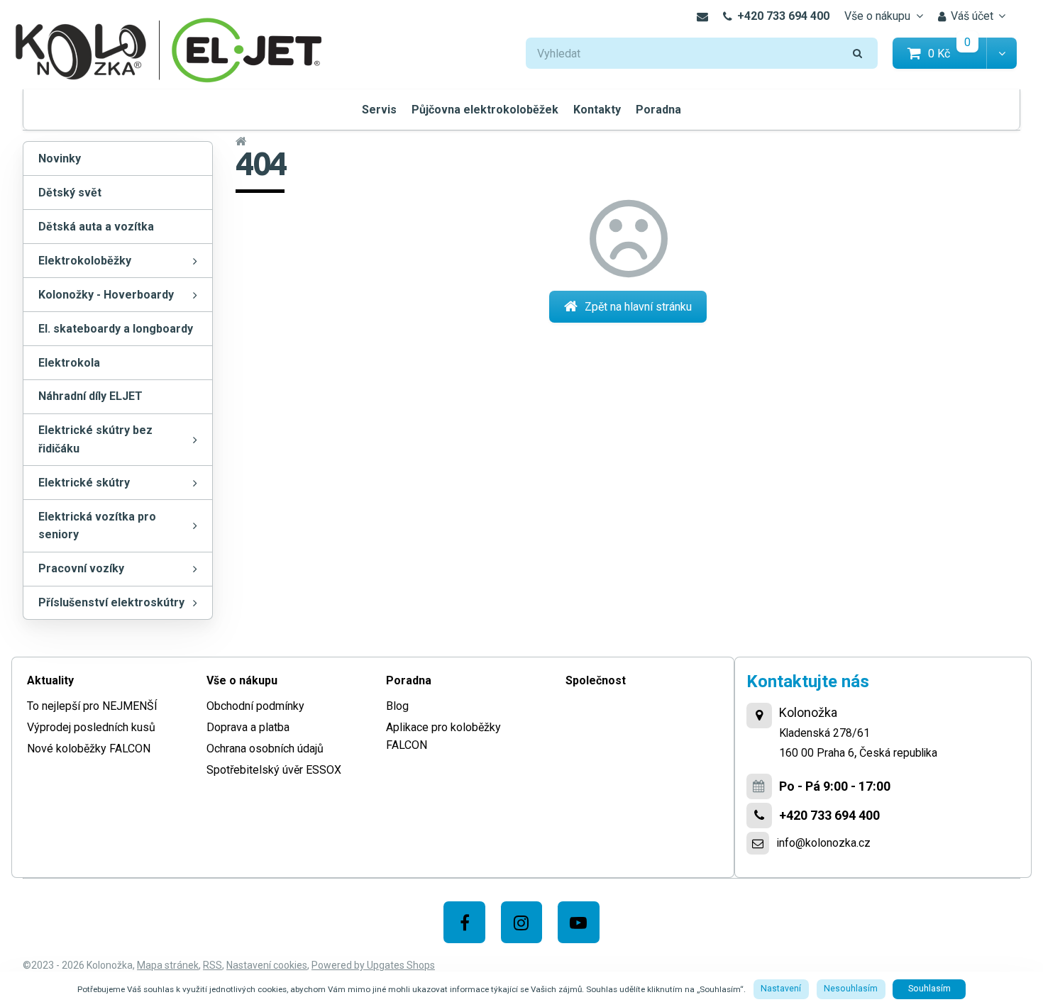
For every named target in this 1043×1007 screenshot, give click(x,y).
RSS (212, 965)
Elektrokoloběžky (84, 260)
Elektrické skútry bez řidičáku (95, 439)
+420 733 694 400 (783, 16)
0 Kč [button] (958, 53)
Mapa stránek (168, 965)
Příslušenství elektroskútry (111, 602)
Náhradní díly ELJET (90, 396)
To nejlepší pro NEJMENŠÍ (92, 706)
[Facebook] (464, 922)
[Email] (702, 16)
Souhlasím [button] (929, 989)
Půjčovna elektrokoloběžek (485, 109)
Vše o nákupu (877, 16)
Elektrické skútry (84, 482)
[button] (1001, 53)
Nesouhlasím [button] (851, 989)
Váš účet (972, 16)
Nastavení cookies (266, 965)
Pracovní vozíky (81, 568)
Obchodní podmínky (255, 706)
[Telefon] (759, 815)
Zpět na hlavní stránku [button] (638, 306)
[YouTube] (579, 922)
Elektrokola (69, 362)
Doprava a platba (247, 727)
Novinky (59, 158)
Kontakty (597, 109)
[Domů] (169, 48)
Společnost (595, 680)
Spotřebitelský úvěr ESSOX (273, 770)
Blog (397, 706)
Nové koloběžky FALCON (88, 748)
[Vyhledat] (858, 53)
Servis (379, 109)
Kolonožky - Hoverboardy (106, 294)
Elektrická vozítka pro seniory (97, 526)
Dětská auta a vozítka (96, 226)
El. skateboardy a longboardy (115, 328)
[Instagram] (522, 922)
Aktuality (50, 680)
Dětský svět (69, 192)
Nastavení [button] (781, 989)
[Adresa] (759, 715)
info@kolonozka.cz (823, 843)
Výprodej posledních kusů (91, 727)
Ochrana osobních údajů (265, 748)
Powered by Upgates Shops (373, 965)
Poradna (658, 109)
